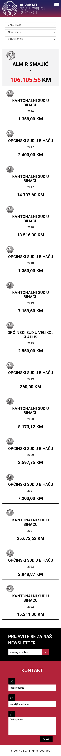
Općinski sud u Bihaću (30, 140)
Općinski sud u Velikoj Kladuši (30, 334)
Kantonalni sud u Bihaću (30, 102)
